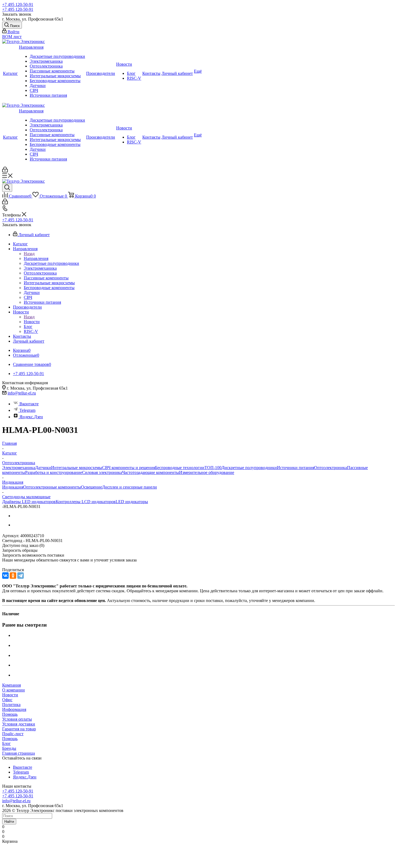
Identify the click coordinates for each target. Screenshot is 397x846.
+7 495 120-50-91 (17, 4)
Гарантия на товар (19, 729)
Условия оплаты (17, 719)
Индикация (12, 487)
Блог (131, 73)
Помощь (10, 714)
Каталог (10, 73)
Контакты (151, 73)
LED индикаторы (132, 501)
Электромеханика (46, 61)
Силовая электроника (102, 472)
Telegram (27, 410)
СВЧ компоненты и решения (128, 467)
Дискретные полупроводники (57, 56)
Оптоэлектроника (46, 66)
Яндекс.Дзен (31, 416)
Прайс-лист (12, 733)
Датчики (38, 85)
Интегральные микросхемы (55, 75)
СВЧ (34, 90)
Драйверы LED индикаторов (29, 501)
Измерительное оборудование (206, 472)
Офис (7, 699)
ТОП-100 (212, 467)
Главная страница (18, 753)
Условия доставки (18, 724)
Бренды (9, 748)
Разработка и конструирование (53, 472)
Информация (14, 709)
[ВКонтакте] (5, 575)
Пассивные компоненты (52, 71)
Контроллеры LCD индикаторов (86, 501)
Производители (100, 73)
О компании (13, 690)
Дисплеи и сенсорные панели (129, 487)
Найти (9, 822)
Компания (11, 685)
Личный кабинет (177, 73)
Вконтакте (29, 404)
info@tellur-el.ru (22, 393)
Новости (124, 64)
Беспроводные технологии (179, 467)
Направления (31, 47)
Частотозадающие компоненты (150, 472)
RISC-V (134, 78)
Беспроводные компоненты (55, 80)
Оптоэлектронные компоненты (52, 487)
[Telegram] (20, 575)
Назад (29, 253)
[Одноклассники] (13, 575)
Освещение (91, 487)
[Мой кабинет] (5, 171)
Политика (11, 704)
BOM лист (12, 36)
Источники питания (48, 95)
